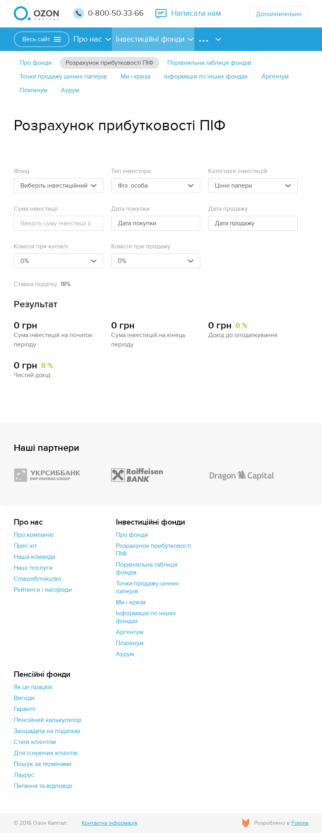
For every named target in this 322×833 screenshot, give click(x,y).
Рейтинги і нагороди (43, 590)
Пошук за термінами (42, 764)
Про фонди (36, 63)
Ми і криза (135, 76)
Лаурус (24, 775)
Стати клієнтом (35, 742)
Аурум (70, 90)
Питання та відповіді (43, 786)
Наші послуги (33, 568)
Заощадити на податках (47, 731)
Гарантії (24, 709)
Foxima (299, 823)
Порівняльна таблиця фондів (209, 63)
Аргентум (275, 76)
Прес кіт (25, 546)
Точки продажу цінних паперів (63, 76)
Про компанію (34, 535)
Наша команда (34, 557)
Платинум (33, 90)
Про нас (87, 39)
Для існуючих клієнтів (45, 753)
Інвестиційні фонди (150, 39)
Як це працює (33, 687)
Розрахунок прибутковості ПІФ (110, 63)
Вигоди (24, 698)
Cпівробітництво (37, 579)
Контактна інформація (109, 823)
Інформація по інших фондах (206, 76)
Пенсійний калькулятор (47, 720)
